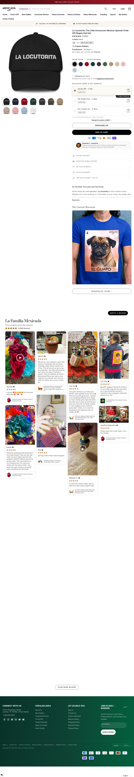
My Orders (123, 14)
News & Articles (74, 14)
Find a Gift (14, 14)
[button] (67, 23)
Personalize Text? (82, 76)
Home (5, 14)
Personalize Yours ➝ (101, 291)
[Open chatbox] (1, 775)
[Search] (105, 8)
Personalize (101, 125)
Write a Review (118, 313)
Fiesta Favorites (58, 14)
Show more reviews (67, 687)
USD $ (126, 745)
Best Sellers (26, 14)
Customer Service (41, 14)
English (116, 745)
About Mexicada (90, 14)
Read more (76, 200)
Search (113, 14)
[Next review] (129, 145)
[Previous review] (74, 145)
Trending (103, 14)
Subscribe (108, 732)
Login (123, 9)
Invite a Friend (8, 19)
